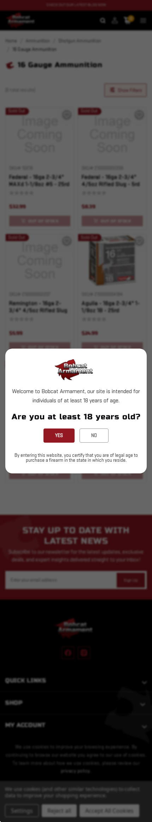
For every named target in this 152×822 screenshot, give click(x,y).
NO (94, 435)
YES (59, 435)
